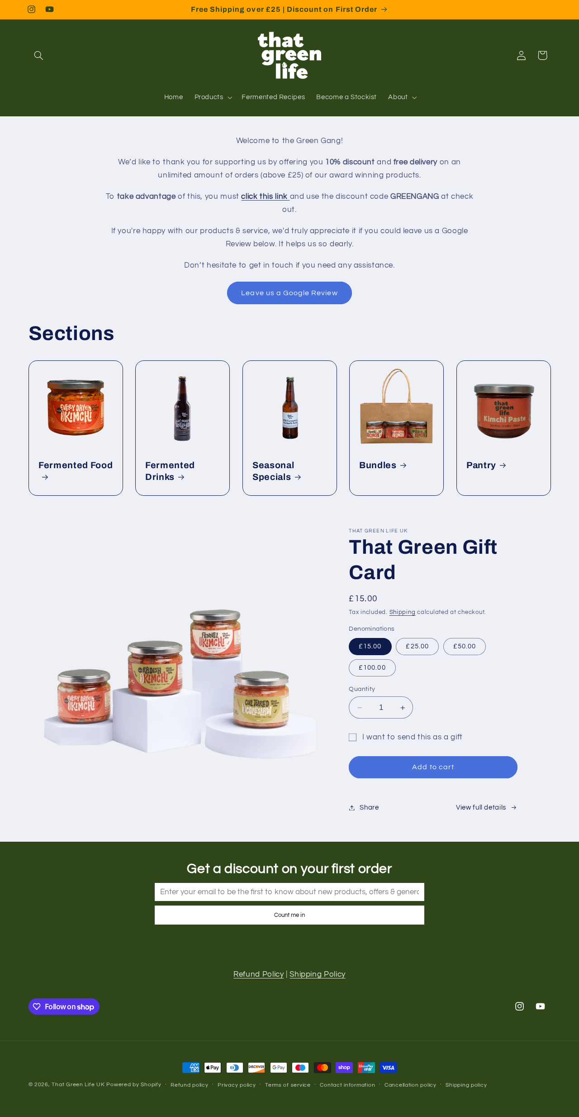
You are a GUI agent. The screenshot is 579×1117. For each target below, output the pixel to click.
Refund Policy (258, 974)
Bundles (378, 465)
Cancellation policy (410, 1085)
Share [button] (369, 807)
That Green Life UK (78, 1084)
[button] (38, 55)
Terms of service (288, 1085)
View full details (481, 807)
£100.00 (372, 667)
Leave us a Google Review (289, 293)
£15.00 (370, 646)
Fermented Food (75, 465)
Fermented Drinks (170, 470)
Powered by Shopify (133, 1084)
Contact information (347, 1085)
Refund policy (190, 1085)
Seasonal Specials (273, 470)
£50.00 (464, 646)
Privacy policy (237, 1085)
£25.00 (417, 646)
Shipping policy (466, 1085)
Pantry (481, 465)
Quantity (362, 689)
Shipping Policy (317, 974)
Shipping (402, 612)
